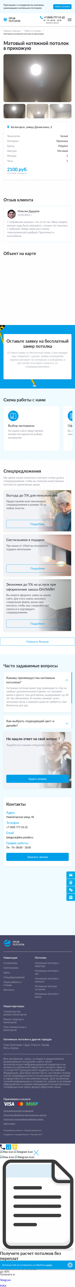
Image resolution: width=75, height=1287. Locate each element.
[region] (37, 700)
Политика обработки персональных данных (25, 1115)
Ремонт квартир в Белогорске (13, 1021)
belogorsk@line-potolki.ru (19, 837)
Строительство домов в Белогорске (15, 1013)
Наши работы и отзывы (12, 984)
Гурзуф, (45, 1044)
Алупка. (14, 1047)
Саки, (6, 1044)
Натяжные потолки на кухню (46, 988)
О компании (10, 963)
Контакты (8, 989)
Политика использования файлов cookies (23, 1119)
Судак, (26, 1044)
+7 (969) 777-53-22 (17, 827)
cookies (49, 1265)
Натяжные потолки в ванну (47, 995)
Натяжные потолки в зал (47, 972)
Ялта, (6, 1047)
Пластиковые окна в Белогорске (14, 1028)
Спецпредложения (14, 977)
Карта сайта (9, 1123)
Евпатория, (16, 1044)
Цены (6, 972)
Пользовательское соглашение (18, 1110)
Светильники (10, 967)
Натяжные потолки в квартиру (47, 964)
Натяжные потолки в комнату (47, 980)
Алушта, (35, 1044)
